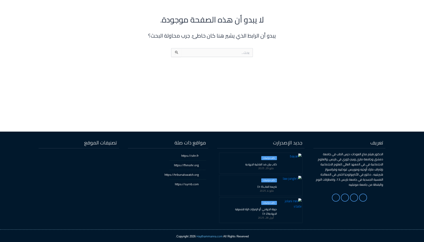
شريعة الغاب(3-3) (267, 187)
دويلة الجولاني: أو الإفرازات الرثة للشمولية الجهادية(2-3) (256, 211)
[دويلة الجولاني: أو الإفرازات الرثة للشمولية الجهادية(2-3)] (291, 207)
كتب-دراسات (269, 158)
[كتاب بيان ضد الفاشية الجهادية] (291, 163)
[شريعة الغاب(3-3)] (291, 185)
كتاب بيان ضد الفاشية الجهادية (261, 164)
